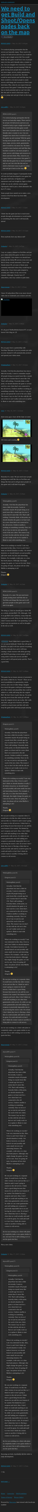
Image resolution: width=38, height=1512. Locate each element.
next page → (5, 1481)
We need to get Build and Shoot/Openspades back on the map (18, 20)
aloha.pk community (8, 2)
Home (3, 1493)
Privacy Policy (19, 1497)
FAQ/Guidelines (21, 1493)
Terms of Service (6, 1497)
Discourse (12, 1502)
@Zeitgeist (4, 641)
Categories (10, 1493)
